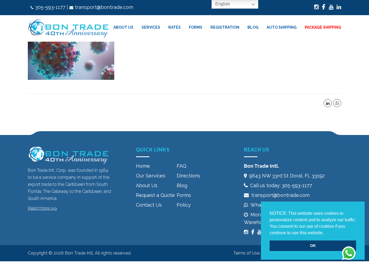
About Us (146, 185)
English (222, 4)
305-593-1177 (50, 7)
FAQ (181, 166)
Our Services (150, 176)
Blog (253, 27)
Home (143, 166)
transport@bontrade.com (104, 7)
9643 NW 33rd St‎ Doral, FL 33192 (287, 176)
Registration (224, 27)
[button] (325, 233)
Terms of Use (246, 253)
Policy (184, 205)
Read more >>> (42, 208)
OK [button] (313, 245)
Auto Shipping (282, 27)
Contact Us (149, 205)
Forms (195, 27)
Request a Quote (155, 195)
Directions (188, 176)
